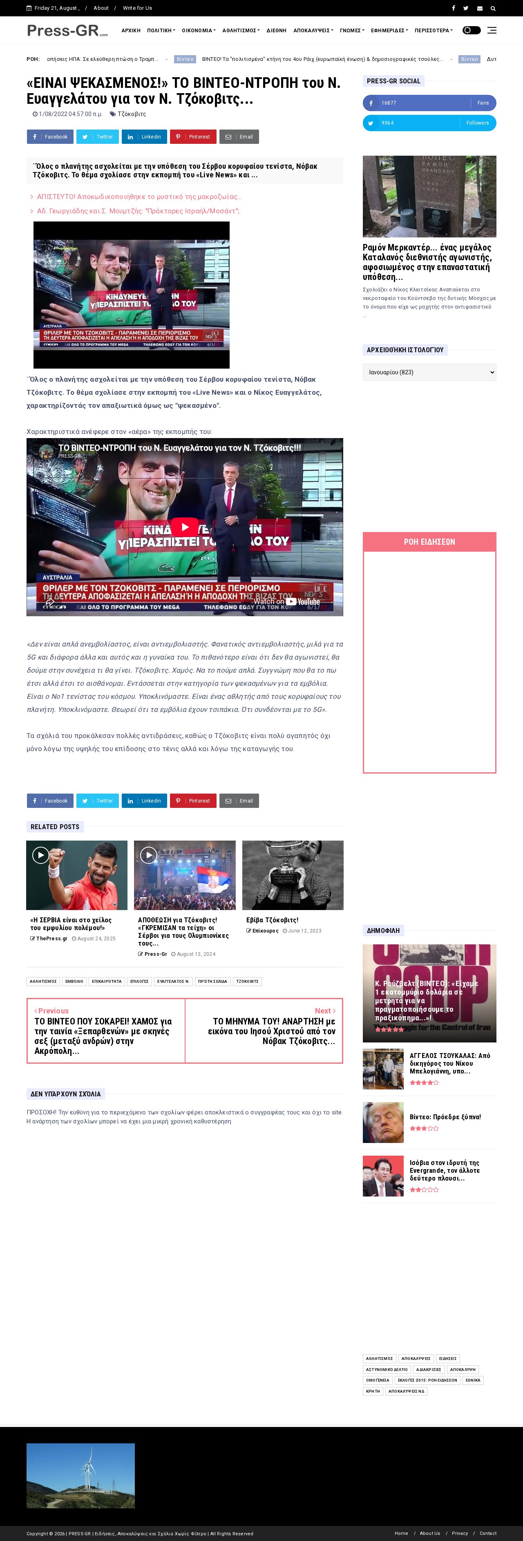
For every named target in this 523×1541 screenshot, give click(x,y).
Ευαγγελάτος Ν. (173, 981)
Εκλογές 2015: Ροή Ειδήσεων (427, 1380)
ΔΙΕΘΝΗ (276, 31)
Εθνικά (473, 1380)
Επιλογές (139, 981)
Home (402, 1533)
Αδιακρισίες (428, 1369)
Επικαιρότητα (106, 981)
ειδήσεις (448, 1358)
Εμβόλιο (74, 981)
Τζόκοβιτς (132, 114)
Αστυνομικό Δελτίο (387, 1369)
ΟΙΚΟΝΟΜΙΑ (197, 31)
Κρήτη (373, 1391)
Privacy (460, 1533)
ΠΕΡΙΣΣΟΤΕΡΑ (432, 31)
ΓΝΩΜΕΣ (350, 31)
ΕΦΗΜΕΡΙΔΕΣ (388, 31)
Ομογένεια (377, 1380)
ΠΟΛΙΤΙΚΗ (159, 31)
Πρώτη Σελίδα (212, 981)
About (101, 8)
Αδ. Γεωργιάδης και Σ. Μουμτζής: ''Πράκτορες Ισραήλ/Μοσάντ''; (138, 211)
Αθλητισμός (43, 981)
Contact (488, 1533)
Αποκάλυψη (463, 1369)
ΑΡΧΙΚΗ (131, 31)
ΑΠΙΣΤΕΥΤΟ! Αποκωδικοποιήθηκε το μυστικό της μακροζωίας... (139, 196)
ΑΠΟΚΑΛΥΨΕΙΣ (311, 31)
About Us (430, 1533)
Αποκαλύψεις (416, 1358)
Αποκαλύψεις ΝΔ (406, 1391)
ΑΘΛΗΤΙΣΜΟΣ (239, 31)
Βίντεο (115, 59)
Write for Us (137, 8)
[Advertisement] (429, 456)
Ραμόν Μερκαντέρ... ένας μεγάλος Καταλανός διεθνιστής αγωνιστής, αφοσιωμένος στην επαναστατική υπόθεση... (427, 262)
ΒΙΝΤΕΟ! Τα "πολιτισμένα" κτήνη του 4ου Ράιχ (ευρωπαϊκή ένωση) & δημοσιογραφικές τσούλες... (252, 59)
